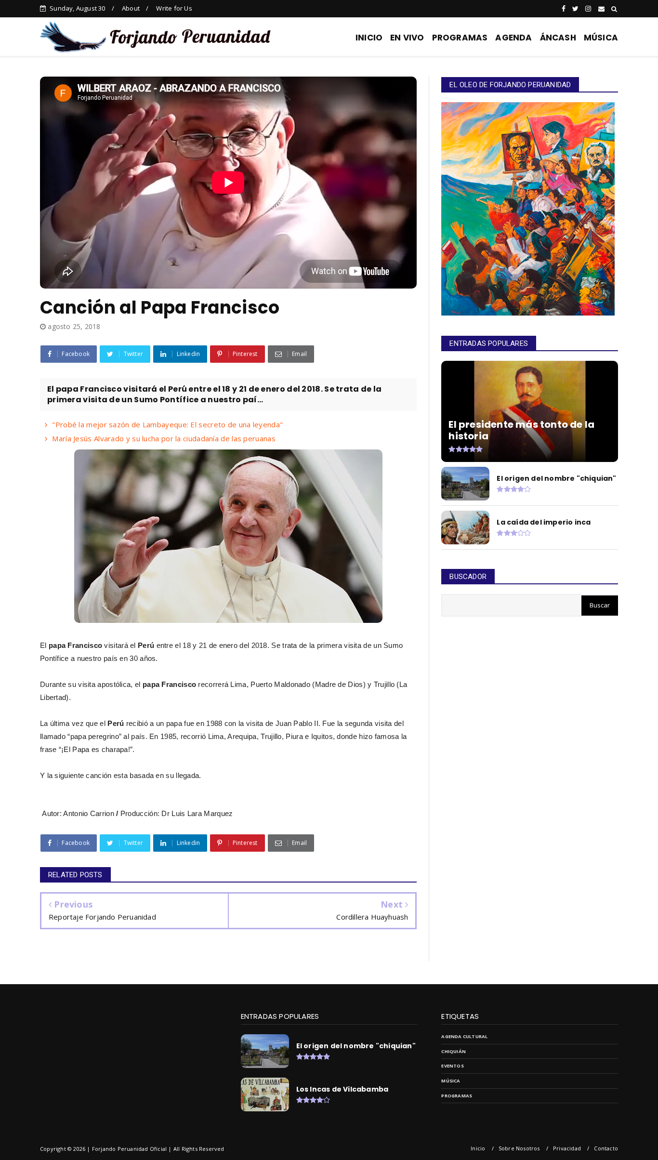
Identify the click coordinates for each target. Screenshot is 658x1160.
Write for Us (174, 8)
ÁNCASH (558, 37)
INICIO (368, 37)
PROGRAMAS (460, 37)
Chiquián (453, 1051)
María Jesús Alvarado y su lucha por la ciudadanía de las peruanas (164, 438)
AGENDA (513, 37)
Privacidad (567, 1148)
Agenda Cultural (464, 1036)
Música (450, 1081)
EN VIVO (407, 37)
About (131, 8)
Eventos (452, 1066)
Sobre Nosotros (519, 1148)
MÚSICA (601, 37)
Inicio (478, 1148)
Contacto (606, 1148)
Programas (456, 1096)
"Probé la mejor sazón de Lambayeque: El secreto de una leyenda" (167, 424)
